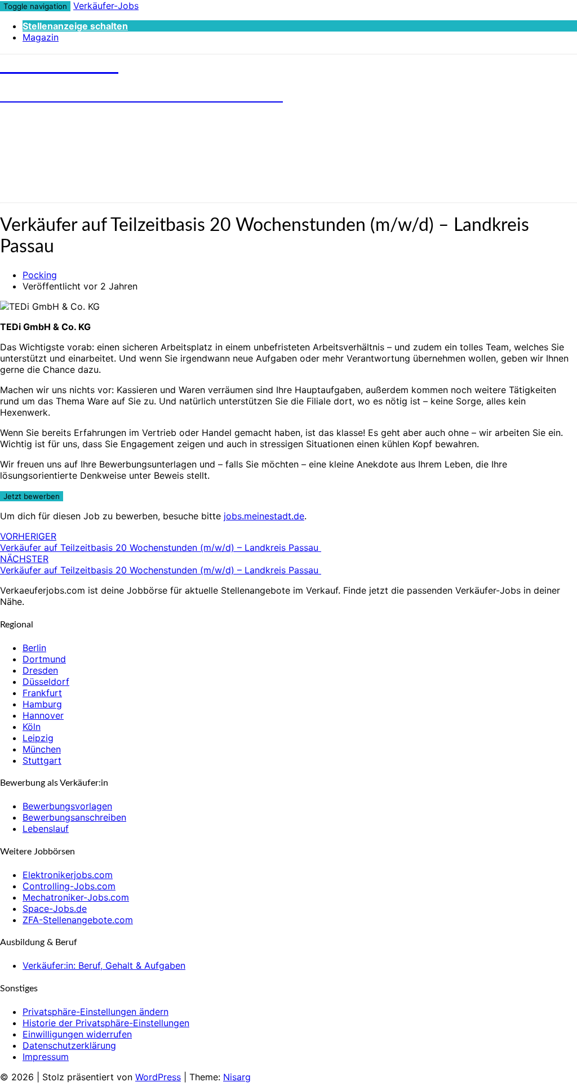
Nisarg (237, 1077)
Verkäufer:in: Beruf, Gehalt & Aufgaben (104, 965)
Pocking (40, 274)
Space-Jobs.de (55, 908)
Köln (32, 726)
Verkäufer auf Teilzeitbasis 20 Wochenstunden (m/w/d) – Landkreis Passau (160, 542)
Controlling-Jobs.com (69, 886)
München (42, 749)
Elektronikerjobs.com (68, 874)
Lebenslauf (46, 828)
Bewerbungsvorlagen (67, 806)
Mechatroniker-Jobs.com (76, 897)
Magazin (41, 37)
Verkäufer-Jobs (106, 5)
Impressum (46, 1056)
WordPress (158, 1077)
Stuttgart (42, 760)
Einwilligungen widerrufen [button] (77, 1034)
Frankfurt (42, 692)
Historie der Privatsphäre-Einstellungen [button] (106, 1022)
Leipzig (38, 737)
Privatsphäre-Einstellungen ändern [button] (95, 1011)
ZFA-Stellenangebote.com (78, 919)
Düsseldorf (46, 681)
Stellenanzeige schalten (75, 26)
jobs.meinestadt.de (264, 516)
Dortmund (44, 659)
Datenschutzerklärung (69, 1045)
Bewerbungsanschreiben (74, 817)
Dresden (40, 670)
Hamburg (42, 704)
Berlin (34, 647)
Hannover (43, 715)
